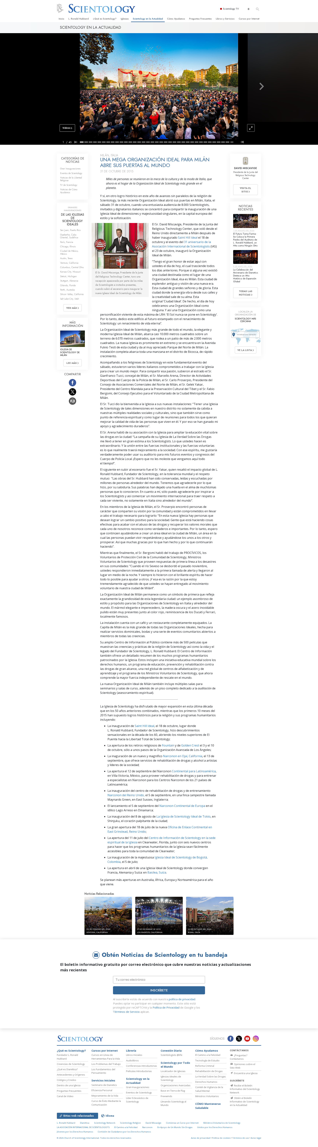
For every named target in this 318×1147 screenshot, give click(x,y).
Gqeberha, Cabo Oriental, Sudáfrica (69, 236)
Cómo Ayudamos (176, 18)
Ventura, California (69, 263)
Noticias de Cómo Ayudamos (68, 191)
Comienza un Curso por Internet (182, 1122)
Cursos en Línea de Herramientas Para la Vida (105, 1056)
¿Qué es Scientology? (104, 18)
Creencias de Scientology (71, 1064)
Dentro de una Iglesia (68, 1085)
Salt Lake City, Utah (69, 299)
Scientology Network (104, 1122)
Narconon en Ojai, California (182, 756)
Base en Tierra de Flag (173, 1090)
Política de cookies (221, 1138)
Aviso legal (256, 1138)
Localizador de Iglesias (173, 1071)
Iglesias (125, 18)
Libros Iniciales (134, 1055)
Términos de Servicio (126, 1011)
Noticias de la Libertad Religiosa (71, 179)
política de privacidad (182, 999)
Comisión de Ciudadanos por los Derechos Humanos (124, 1131)
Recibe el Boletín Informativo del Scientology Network (245, 1089)
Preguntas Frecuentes (200, 18)
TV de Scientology (68, 185)
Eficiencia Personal (101, 1090)
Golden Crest (190, 745)
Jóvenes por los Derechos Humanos (75, 1131)
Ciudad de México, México (69, 252)
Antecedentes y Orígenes (71, 1074)
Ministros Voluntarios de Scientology (221, 1122)
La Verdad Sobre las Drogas (210, 1076)
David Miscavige (153, 1122)
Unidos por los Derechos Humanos (214, 1127)
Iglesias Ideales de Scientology (171, 1078)
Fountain (168, 745)
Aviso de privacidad (200, 1138)
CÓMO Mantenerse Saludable (208, 1106)
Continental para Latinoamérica (194, 771)
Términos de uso (240, 1138)
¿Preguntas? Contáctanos (238, 1057)
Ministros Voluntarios (207, 1096)
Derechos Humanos (206, 1081)
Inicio (61, 18)
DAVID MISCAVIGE (245, 168)
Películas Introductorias (139, 1071)
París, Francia (66, 242)
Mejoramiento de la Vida (104, 1095)
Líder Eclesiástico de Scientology (137, 1099)
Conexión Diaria (171, 1050)
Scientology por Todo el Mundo (175, 1065)
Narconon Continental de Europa (182, 806)
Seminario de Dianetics (104, 1085)
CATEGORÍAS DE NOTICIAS (72, 160)
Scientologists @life (171, 1055)
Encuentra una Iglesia (245, 1073)
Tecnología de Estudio (207, 1060)
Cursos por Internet (249, 18)
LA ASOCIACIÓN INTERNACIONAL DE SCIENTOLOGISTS (83, 1127)
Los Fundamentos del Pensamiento (103, 1071)
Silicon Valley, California (72, 294)
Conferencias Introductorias (141, 1065)
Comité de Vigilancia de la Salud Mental (209, 1088)
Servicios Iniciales (103, 1080)
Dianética (84, 1122)
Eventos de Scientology (71, 173)
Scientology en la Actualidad (148, 18)
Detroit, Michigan (68, 276)
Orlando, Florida (68, 285)
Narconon (147, 1127)
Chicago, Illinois (68, 246)
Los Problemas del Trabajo (106, 1064)
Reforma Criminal (204, 1065)
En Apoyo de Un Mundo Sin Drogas (174, 1127)
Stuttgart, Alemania (69, 280)
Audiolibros (132, 1060)
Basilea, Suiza (156, 872)
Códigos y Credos (66, 1080)
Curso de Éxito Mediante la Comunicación (106, 1102)
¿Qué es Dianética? (67, 1069)
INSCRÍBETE (159, 990)
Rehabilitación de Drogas (209, 1071)
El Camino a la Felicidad (207, 1055)
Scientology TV (231, 8)
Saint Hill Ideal (187, 238)
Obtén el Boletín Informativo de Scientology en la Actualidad (244, 1101)
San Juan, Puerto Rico (70, 230)
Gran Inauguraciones (70, 168)
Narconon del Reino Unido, (126, 795)
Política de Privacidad (166, 1007)
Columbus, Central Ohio (72, 267)
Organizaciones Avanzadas (175, 1085)
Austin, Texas (66, 258)
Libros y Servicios (225, 18)
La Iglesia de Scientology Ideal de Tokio (183, 816)
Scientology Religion (130, 1122)
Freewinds (166, 1096)
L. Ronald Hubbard (78, 18)
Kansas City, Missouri (70, 271)
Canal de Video (65, 1096)
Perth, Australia (67, 289)
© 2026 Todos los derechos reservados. (94, 1138)
